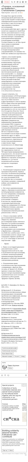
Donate (7, 2)
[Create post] (17, 2)
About (11, 450)
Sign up (5, 450)
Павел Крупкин (5, 12)
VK (13, 453)
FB (12, 453)
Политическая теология (9, 351)
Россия (17, 356)
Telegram (9, 453)
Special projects (8, 385)
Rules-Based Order (7, 353)
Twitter (24, 453)
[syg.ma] (2, 2)
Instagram (17, 453)
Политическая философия (9, 348)
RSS (26, 455)
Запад (22, 356)
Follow (10, 368)
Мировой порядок (7, 356)
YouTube (21, 453)
